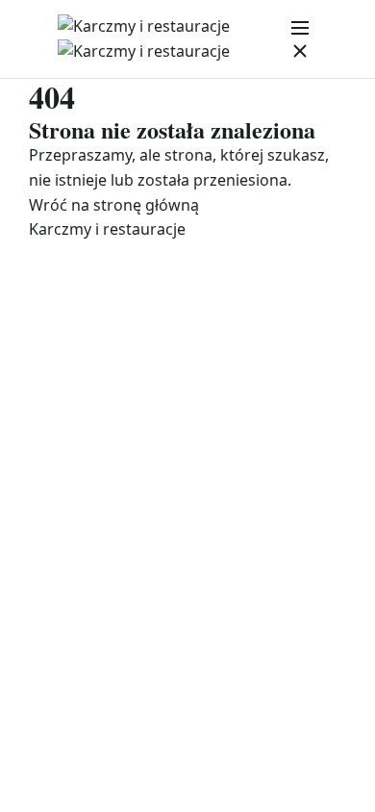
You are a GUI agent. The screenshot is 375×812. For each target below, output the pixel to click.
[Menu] (300, 39)
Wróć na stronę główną (114, 205)
